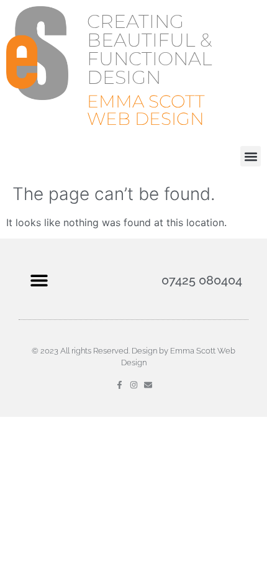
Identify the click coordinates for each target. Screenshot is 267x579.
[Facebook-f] (119, 385)
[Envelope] (148, 385)
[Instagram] (134, 385)
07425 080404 (201, 280)
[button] (250, 156)
